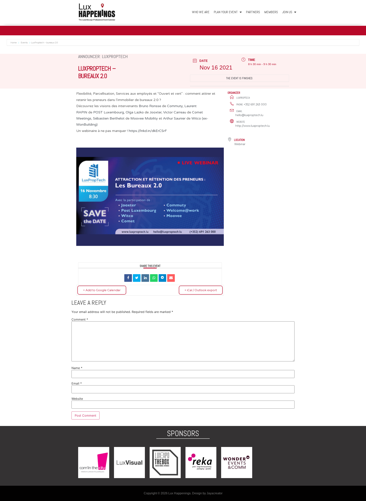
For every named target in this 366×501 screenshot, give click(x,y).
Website (77, 398)
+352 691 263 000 (255, 104)
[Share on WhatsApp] (154, 278)
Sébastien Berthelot (108, 118)
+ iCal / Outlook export (201, 290)
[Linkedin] (145, 278)
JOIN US (287, 12)
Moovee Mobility (144, 118)
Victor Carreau (174, 112)
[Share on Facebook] (128, 278)
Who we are (200, 12)
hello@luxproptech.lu (249, 115)
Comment (79, 319)
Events (24, 42)
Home (13, 42)
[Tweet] (136, 278)
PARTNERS (253, 12)
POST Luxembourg (108, 112)
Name (76, 367)
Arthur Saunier (174, 118)
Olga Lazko (135, 112)
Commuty (175, 106)
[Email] (171, 278)
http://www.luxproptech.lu (252, 126)
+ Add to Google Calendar (101, 290)
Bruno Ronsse (150, 106)
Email (76, 383)
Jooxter (155, 112)
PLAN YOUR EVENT (226, 12)
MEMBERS (271, 12)
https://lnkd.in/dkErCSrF (148, 131)
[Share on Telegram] (162, 278)
